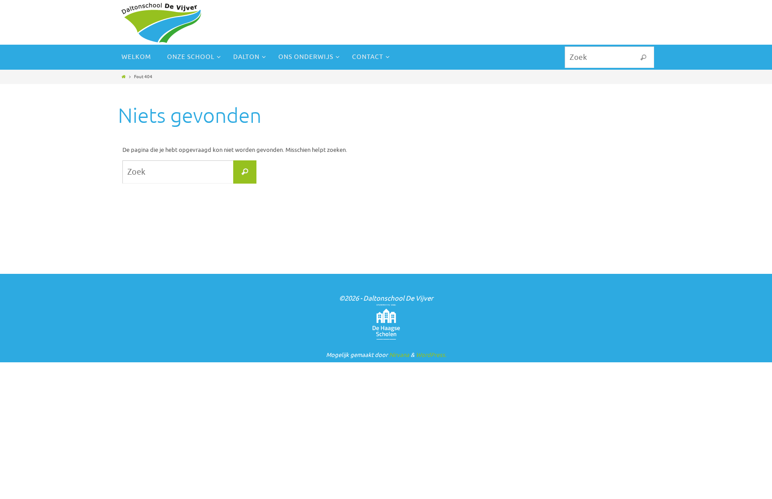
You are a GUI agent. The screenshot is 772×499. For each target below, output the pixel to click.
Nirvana (399, 355)
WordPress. (431, 355)
